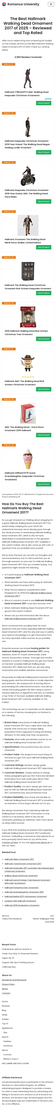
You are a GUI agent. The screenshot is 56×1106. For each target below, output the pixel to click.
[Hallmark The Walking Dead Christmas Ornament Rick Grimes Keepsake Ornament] (28, 271)
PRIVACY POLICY (10, 1059)
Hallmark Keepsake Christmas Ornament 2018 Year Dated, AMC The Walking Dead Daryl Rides (26, 193)
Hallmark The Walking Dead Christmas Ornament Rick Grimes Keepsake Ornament (28, 287)
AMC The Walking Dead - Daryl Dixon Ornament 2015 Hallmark (24, 429)
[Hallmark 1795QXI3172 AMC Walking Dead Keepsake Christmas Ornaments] (28, 78)
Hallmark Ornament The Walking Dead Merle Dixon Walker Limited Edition (25, 241)
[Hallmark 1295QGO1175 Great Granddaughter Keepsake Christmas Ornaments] (28, 459)
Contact (6, 993)
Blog (4, 1010)
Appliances (7, 1028)
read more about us (39, 842)
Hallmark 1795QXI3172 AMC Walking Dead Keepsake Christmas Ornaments (26, 94)
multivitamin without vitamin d (16, 949)
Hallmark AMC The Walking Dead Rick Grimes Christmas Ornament (24, 383)
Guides (5, 1019)
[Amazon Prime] (47, 99)
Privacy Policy (8, 984)
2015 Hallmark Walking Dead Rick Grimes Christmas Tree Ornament (26, 332)
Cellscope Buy (9, 966)
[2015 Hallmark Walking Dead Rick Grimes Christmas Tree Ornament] (28, 317)
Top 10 (5, 1023)
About (5, 988)
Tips (5, 1032)
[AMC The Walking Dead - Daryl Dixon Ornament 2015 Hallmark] (28, 413)
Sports (5, 1036)
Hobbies (7, 1041)
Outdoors (8, 1045)
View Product (44, 103)
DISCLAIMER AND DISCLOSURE (15, 1063)
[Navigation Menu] (51, 4)
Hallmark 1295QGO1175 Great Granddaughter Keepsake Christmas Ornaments (24, 476)
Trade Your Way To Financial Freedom (20, 953)
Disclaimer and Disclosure (14, 979)
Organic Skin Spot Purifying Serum (18, 962)
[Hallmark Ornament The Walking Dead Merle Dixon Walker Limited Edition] (28, 225)
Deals (4, 1014)
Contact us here (10, 842)
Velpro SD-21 (8, 958)
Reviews (6, 1005)
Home (5, 1001)
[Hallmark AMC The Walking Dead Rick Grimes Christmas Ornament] (28, 362)
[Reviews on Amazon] (28, 377)
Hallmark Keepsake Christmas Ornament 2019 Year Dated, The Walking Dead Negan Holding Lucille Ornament (27, 144)
